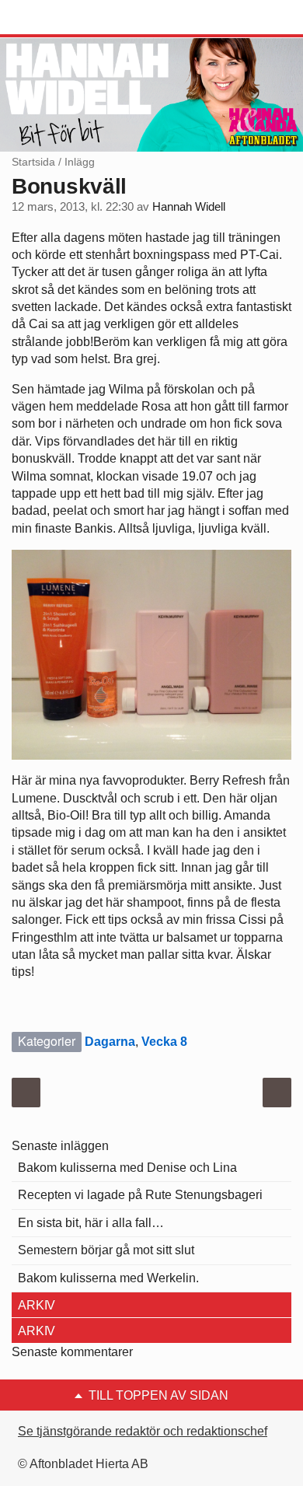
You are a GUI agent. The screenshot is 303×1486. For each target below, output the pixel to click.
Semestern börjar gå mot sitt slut (106, 1250)
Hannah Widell (188, 207)
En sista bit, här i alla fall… (91, 1222)
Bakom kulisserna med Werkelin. (108, 1278)
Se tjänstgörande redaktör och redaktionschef (142, 1431)
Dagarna (110, 1041)
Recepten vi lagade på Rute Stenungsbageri (140, 1194)
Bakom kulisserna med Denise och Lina (127, 1167)
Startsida (33, 162)
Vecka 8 (164, 1041)
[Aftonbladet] (70, 17)
